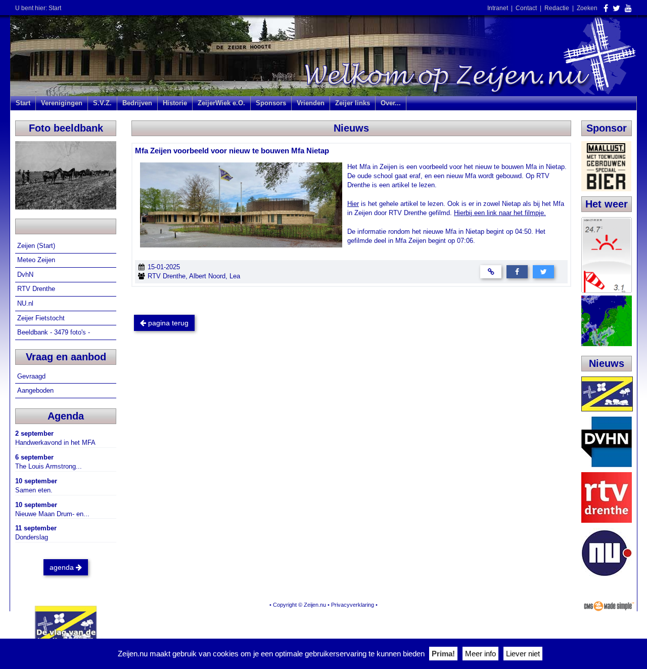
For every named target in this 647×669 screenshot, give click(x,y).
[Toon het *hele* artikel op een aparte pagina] (491, 271)
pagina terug (167, 323)
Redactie (556, 8)
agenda (63, 567)
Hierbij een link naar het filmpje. (500, 213)
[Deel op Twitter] (543, 271)
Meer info (480, 653)
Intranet (497, 8)
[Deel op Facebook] (517, 271)
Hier (353, 203)
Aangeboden (36, 390)
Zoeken (587, 8)
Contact (526, 8)
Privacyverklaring (352, 605)
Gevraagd (32, 376)
